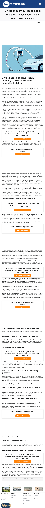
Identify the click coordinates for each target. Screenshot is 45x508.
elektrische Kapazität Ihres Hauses (30, 124)
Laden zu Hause (6, 106)
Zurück (38, 22)
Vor (41, 22)
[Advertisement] (22, 34)
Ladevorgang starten (24, 361)
